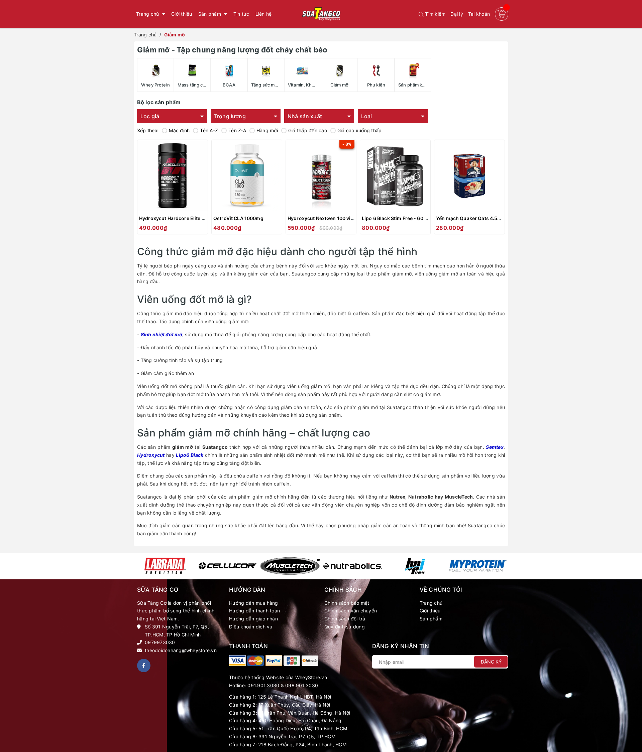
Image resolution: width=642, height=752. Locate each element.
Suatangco (480, 525)
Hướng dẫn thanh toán (254, 610)
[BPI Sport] (415, 566)
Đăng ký (491, 662)
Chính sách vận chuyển (350, 610)
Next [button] (504, 566)
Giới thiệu (430, 610)
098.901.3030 (301, 685)
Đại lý (456, 14)
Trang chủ (431, 603)
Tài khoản (479, 14)
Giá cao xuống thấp (359, 130)
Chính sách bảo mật (346, 603)
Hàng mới (267, 130)
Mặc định (179, 130)
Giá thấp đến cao (307, 130)
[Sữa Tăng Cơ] (237, 660)
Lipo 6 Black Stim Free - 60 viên (398, 218)
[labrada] (165, 566)
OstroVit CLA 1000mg (238, 218)
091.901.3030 (263, 685)
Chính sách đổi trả (344, 618)
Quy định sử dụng (344, 626)
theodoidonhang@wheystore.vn (181, 650)
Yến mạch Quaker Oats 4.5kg (469, 218)
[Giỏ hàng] (501, 14)
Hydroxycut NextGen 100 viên (322, 218)
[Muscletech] (290, 566)
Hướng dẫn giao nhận (253, 618)
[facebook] (143, 665)
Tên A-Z (209, 130)
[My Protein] (477, 566)
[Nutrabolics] (352, 566)
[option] (165, 566)
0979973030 (160, 642)
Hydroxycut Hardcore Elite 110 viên (179, 218)
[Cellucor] (227, 566)
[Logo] (321, 14)
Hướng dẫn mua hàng (253, 603)
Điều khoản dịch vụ (251, 626)
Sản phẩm (431, 618)
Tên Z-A (237, 130)
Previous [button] (138, 566)
